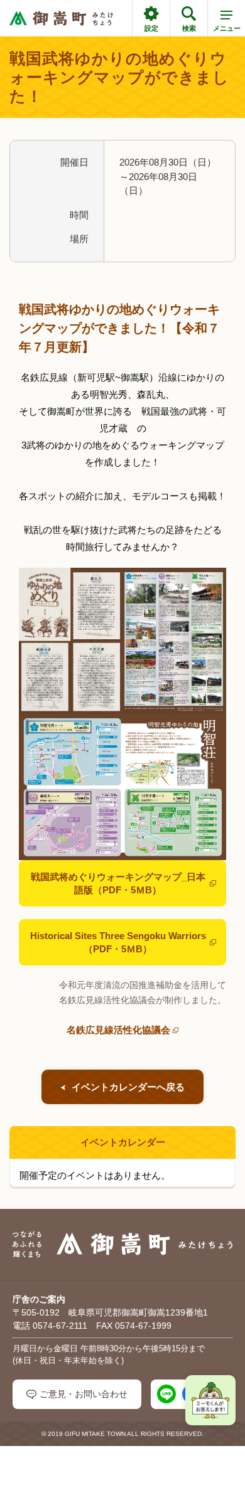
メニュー (227, 28)
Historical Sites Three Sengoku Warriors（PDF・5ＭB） (118, 942)
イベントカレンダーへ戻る (128, 1087)
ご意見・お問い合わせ (84, 1394)
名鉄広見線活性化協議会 (118, 1029)
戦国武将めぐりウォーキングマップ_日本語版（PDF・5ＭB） (118, 883)
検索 (189, 28)
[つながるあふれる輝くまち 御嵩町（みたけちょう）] (61, 18)
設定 (151, 28)
